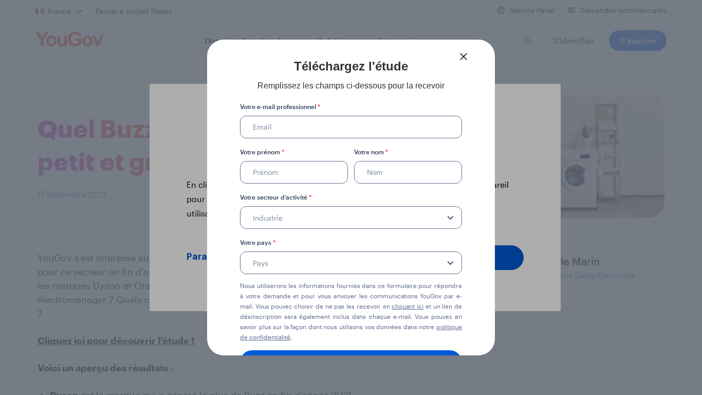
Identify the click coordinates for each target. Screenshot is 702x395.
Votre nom (371, 151)
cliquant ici (407, 306)
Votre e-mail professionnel (280, 106)
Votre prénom (262, 151)
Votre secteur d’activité (275, 197)
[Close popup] (463, 56)
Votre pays (257, 242)
